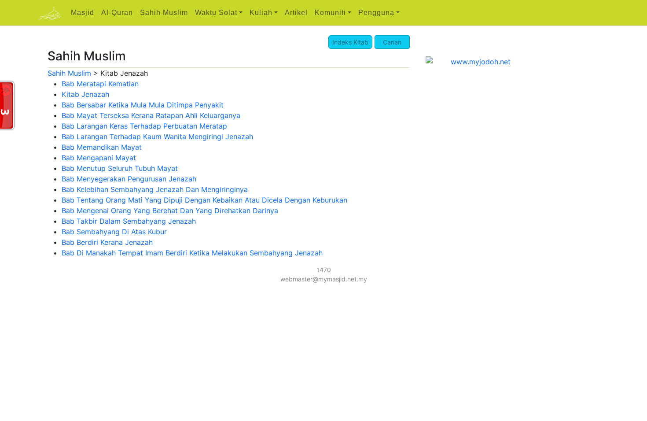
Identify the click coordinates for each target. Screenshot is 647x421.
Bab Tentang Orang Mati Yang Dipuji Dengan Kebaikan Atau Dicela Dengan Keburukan (204, 200)
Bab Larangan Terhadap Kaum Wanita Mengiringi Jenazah (157, 136)
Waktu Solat (216, 12)
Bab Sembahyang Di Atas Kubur (114, 231)
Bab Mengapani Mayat (99, 157)
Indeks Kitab (350, 42)
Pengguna (376, 12)
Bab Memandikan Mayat (102, 147)
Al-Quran (117, 12)
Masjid (82, 12)
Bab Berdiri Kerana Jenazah (107, 242)
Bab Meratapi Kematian (100, 83)
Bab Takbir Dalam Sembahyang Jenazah (129, 221)
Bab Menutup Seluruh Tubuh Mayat (120, 168)
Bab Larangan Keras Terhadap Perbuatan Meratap (144, 126)
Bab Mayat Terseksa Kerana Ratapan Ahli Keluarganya (151, 115)
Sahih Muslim (164, 12)
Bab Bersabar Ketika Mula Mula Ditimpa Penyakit (143, 104)
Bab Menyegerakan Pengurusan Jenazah (129, 178)
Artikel (296, 12)
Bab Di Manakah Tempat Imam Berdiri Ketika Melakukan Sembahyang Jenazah (192, 252)
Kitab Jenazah (85, 94)
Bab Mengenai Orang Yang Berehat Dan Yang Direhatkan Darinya (170, 210)
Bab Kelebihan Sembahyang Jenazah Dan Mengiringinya (155, 189)
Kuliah (261, 12)
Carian (392, 42)
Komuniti (330, 12)
